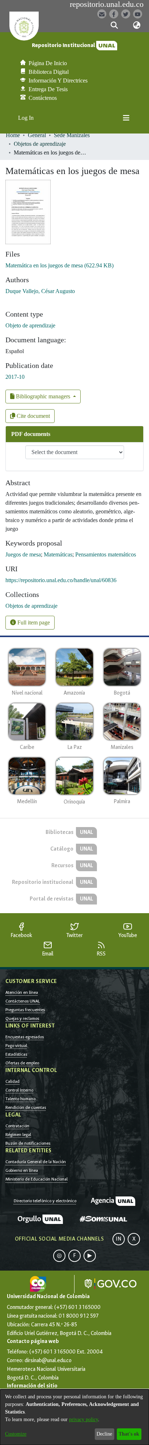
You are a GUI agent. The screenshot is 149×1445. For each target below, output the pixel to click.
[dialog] (74, 1417)
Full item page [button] (33, 622)
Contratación (17, 1126)
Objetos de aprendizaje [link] (40, 144)
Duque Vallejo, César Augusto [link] (40, 291)
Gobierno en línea (21, 1170)
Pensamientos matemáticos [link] (105, 554)
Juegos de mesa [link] (23, 554)
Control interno (19, 1090)
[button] (114, 25)
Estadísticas (16, 1054)
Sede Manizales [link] (72, 135)
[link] (59, 265)
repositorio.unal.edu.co (107, 4)
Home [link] (13, 135)
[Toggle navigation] (126, 118)
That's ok (129, 1434)
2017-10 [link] (15, 377)
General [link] (37, 135)
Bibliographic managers (43, 396)
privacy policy (83, 1419)
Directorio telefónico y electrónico (45, 1201)
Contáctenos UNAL (22, 1001)
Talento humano (20, 1099)
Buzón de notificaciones (27, 1143)
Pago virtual (16, 1045)
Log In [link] (26, 118)
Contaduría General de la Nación (35, 1162)
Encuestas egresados (24, 1037)
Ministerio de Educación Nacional (36, 1179)
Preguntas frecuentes (25, 1010)
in (119, 1239)
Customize (15, 1434)
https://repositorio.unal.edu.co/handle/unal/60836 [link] (60, 580)
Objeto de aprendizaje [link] (30, 325)
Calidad (12, 1081)
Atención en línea (21, 992)
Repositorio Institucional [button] (64, 45)
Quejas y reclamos (22, 1018)
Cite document (32, 416)
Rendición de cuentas (25, 1107)
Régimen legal (18, 1134)
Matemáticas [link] (58, 554)
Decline (104, 1434)
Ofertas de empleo (22, 1063)
